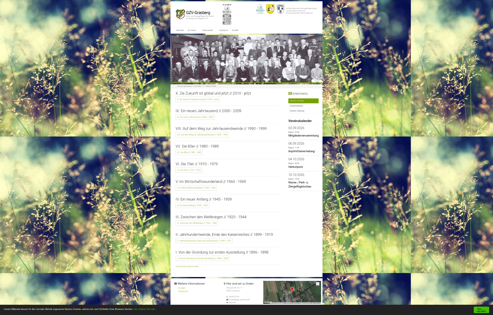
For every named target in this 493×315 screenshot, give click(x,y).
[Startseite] (199, 14)
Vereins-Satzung (297, 111)
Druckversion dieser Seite (187, 266)
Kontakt (235, 30)
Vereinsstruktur (296, 106)
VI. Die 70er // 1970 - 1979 (189, 170)
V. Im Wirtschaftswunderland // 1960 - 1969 (196, 188)
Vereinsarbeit (207, 30)
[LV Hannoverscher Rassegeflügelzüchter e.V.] (270, 9)
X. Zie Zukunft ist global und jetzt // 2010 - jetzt (197, 99)
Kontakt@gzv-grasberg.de (239, 300)
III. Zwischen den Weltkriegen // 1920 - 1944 (197, 223)
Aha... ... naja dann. (481, 310)
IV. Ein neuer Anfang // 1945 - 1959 (192, 205)
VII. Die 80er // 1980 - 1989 (189, 152)
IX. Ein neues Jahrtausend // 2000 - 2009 (195, 117)
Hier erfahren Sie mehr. (145, 309)
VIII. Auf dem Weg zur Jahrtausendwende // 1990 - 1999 (202, 134)
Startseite (180, 30)
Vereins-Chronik (209, 86)
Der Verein (192, 30)
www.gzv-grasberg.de (184, 86)
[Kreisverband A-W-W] (280, 9)
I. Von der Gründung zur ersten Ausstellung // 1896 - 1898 (202, 258)
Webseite (232, 303)
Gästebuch (223, 30)
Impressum (183, 291)
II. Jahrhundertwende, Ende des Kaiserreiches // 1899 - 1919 (204, 241)
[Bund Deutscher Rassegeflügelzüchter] (260, 9)
